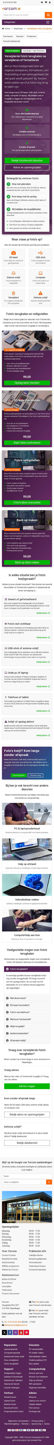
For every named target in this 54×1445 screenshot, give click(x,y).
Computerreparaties (37, 1270)
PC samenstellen (36, 1349)
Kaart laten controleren (27, 442)
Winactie (32, 1397)
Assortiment (7, 1283)
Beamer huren (10, 1404)
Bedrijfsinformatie (9, 1259)
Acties (47, 1424)
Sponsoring (36, 1424)
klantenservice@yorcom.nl (15, 1325)
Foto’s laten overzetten (27, 502)
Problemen (31, 36)
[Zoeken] (48, 15)
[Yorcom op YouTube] (20, 1332)
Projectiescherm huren (13, 1411)
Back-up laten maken (27, 562)
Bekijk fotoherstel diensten (27, 160)
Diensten (20, 36)
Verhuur (8, 1392)
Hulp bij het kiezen (12, 1384)
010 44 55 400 (11, 2)
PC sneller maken (36, 1353)
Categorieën (9, 22)
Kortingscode (34, 1411)
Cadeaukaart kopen (37, 1266)
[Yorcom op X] (4, 1332)
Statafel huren (10, 1397)
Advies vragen (27, 1086)
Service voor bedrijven (38, 1377)
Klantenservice (10, 1275)
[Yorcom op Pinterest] (26, 1332)
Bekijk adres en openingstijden (27, 1114)
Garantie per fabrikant (13, 1380)
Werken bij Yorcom (10, 1270)
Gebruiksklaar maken (38, 1356)
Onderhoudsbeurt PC (38, 1360)
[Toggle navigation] (48, 22)
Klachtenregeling (11, 1424)
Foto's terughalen (11, 1364)
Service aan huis (36, 1373)
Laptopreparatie (11, 1349)
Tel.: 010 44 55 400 (12, 1322)
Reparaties (18, 28)
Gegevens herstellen (37, 1388)
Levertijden (6, 1286)
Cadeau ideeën (35, 1404)
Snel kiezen (8, 36)
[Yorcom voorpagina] (11, 9)
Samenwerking (8, 1262)
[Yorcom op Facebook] (9, 1332)
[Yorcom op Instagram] (15, 1332)
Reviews (25, 1424)
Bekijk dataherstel (27, 1142)
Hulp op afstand (36, 1380)
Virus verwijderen (11, 1360)
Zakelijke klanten (36, 1255)
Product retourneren (10, 1294)
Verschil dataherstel (11, 41)
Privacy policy (37, 1421)
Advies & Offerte (9, 1279)
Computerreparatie (12, 1353)
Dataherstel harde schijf (14, 1356)
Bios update (34, 1364)
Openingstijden (19, 775)
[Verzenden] (49, 1182)
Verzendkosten (35, 1262)
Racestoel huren (11, 1408)
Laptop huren (9, 1401)
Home (7, 28)
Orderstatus (7, 1290)
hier (37, 1302)
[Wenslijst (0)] (46, 2)
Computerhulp (37, 1368)
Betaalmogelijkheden (38, 1259)
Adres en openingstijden (27, 167)
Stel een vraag (35, 775)
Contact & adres (9, 1255)
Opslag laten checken (27, 382)
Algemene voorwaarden (18, 1421)
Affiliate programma (10, 1266)
